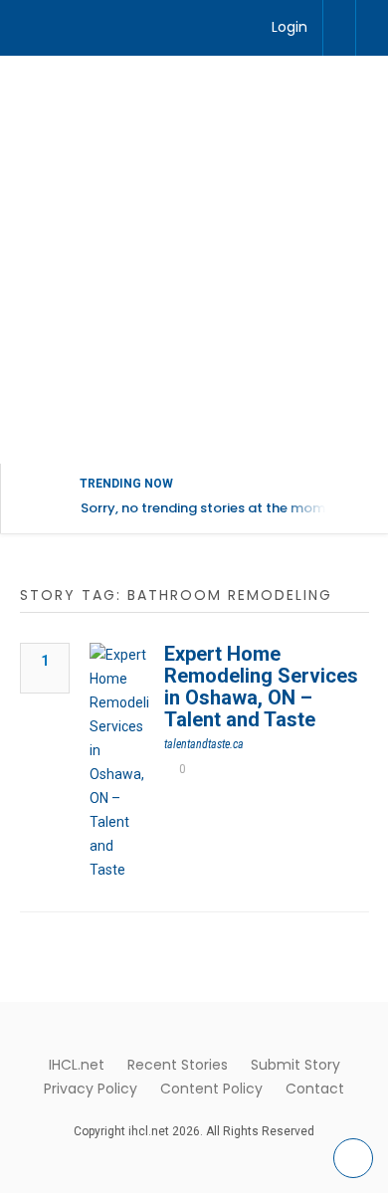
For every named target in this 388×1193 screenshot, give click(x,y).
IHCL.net (76, 1065)
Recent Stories (177, 1065)
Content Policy (211, 1088)
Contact (315, 1088)
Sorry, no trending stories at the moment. (215, 507)
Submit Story (295, 1065)
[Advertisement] (194, 260)
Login (289, 27)
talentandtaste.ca (204, 744)
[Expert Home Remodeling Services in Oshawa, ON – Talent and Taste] (119, 762)
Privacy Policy (90, 1088)
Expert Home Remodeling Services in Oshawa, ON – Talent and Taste (261, 686)
